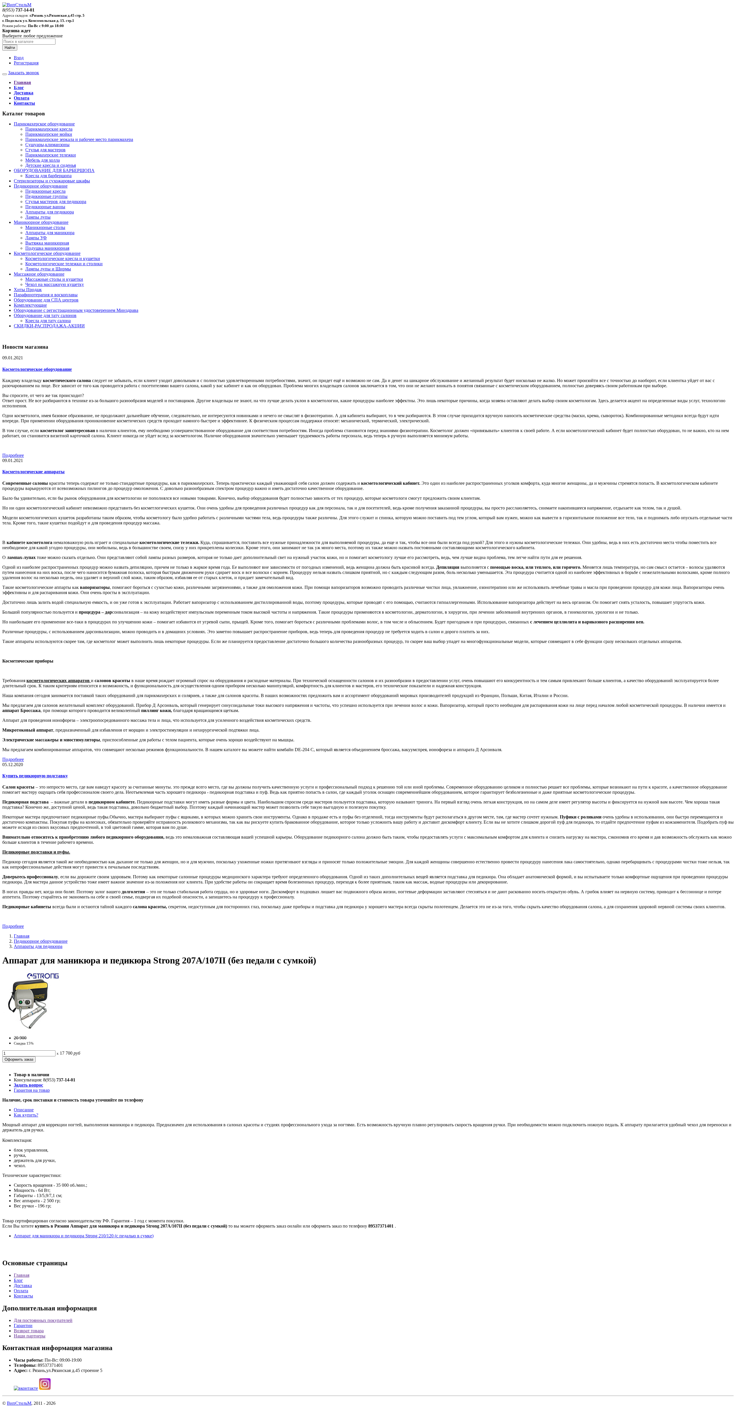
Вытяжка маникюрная (47, 243)
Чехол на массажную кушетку (54, 284)
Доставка (23, 1285)
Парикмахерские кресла (48, 129)
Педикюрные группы (46, 196)
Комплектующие (30, 305)
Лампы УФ (36, 237)
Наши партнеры (29, 1335)
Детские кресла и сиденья (50, 165)
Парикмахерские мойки (48, 134)
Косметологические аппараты (33, 471)
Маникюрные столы (45, 227)
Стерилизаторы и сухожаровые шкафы (52, 180)
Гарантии (23, 1325)
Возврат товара (29, 1330)
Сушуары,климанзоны (47, 144)
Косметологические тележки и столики (64, 263)
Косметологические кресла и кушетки (62, 258)
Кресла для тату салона (48, 320)
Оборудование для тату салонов (45, 315)
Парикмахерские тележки (50, 154)
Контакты (23, 1295)
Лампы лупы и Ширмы (48, 268)
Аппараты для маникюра (49, 232)
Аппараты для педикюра (49, 211)
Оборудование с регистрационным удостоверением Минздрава (76, 310)
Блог (18, 1280)
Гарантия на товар (32, 1090)
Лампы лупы (38, 217)
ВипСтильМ (19, 1403)
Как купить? (26, 1114)
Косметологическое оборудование (47, 253)
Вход (19, 57)
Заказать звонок (23, 72)
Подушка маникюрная (47, 248)
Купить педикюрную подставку (35, 775)
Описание (24, 1109)
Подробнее (13, 455)
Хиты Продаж (28, 289)
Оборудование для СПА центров (46, 299)
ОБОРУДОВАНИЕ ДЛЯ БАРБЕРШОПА (54, 170)
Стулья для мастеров (45, 149)
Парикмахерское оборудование (44, 123)
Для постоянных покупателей (43, 1320)
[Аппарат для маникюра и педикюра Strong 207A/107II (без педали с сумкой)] (31, 1028)
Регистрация (26, 62)
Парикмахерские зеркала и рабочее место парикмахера (79, 139)
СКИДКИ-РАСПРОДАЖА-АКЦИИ (49, 325)
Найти (10, 47)
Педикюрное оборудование (41, 186)
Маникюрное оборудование (41, 222)
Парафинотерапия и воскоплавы (46, 294)
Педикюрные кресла (45, 191)
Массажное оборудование (39, 274)
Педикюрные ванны (45, 206)
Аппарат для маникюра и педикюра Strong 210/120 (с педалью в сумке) (84, 1235)
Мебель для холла (42, 160)
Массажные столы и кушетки (54, 279)
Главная (21, 936)
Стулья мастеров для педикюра (55, 201)
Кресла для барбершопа (48, 175)
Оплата (21, 1290)
